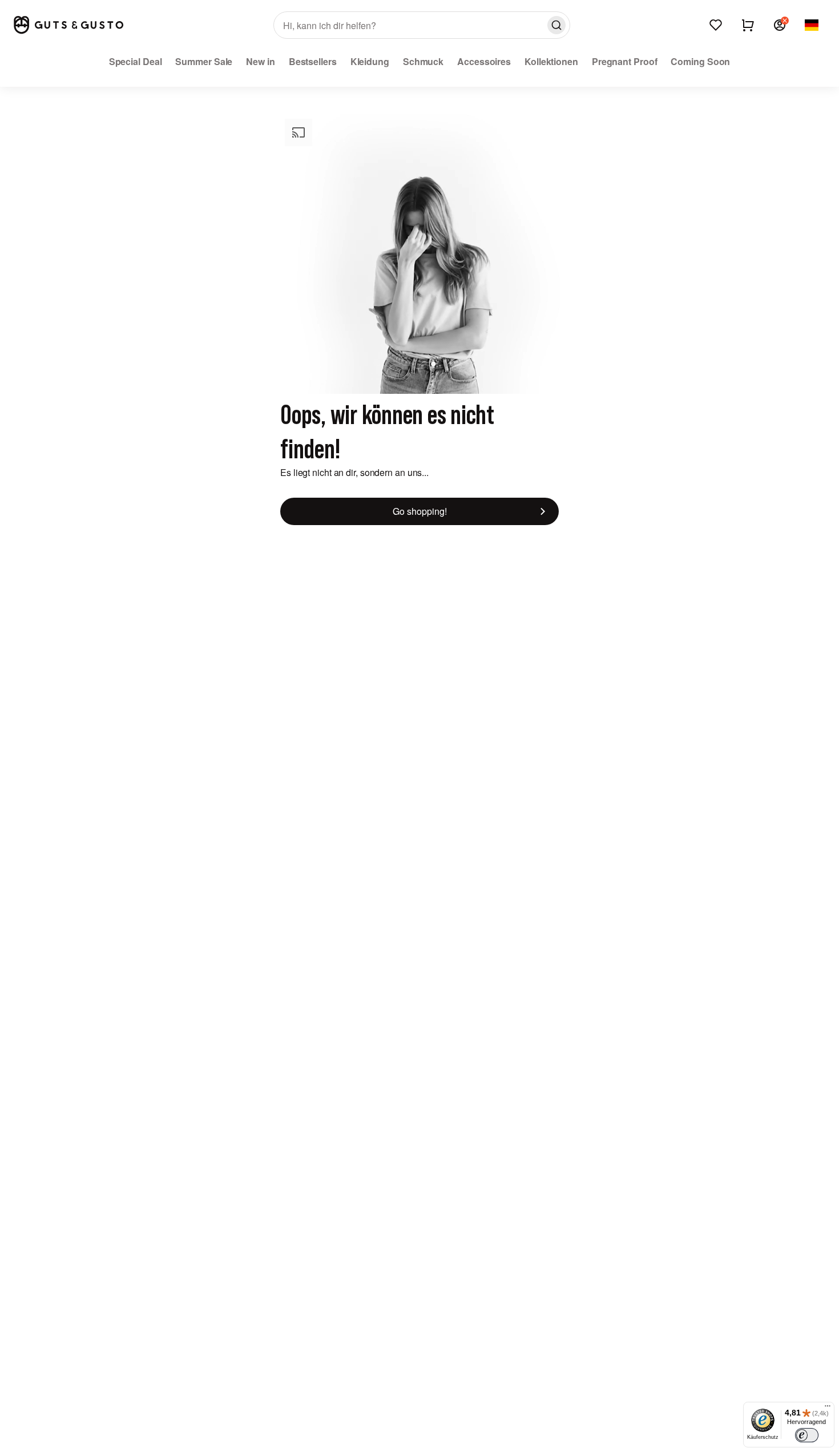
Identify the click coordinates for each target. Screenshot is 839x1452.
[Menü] (827, 1408)
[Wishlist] (715, 25)
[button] (779, 25)
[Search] (556, 25)
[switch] (806, 1435)
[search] (421, 25)
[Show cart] (747, 25)
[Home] (68, 25)
